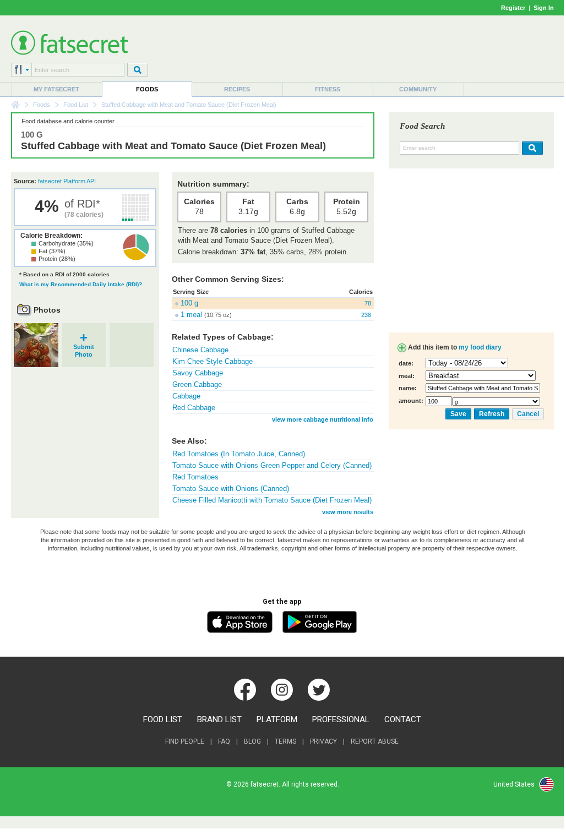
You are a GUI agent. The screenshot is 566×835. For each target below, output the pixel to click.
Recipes (237, 89)
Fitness (327, 89)
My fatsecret (56, 89)
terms (285, 741)
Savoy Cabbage (197, 373)
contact (402, 719)
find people (184, 741)
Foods (147, 89)
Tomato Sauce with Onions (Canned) (230, 488)
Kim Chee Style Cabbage (212, 361)
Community (418, 89)
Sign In (544, 7)
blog (252, 741)
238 (366, 315)
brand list (219, 719)
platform (277, 719)
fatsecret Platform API (67, 181)
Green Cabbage (197, 384)
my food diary (480, 347)
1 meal (191, 314)
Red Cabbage (193, 407)
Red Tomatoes (195, 477)
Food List (75, 104)
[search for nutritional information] (531, 148)
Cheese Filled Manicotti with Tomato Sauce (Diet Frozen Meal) (272, 500)
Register (513, 7)
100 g (189, 303)
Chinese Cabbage (200, 350)
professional (340, 719)
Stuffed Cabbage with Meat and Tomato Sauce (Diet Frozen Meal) (173, 145)
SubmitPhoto (83, 347)
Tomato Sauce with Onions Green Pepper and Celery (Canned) (272, 465)
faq (224, 741)
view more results (347, 512)
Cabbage (186, 396)
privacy (323, 741)
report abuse (375, 741)
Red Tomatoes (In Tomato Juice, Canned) (238, 454)
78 (367, 303)
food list (162, 719)
